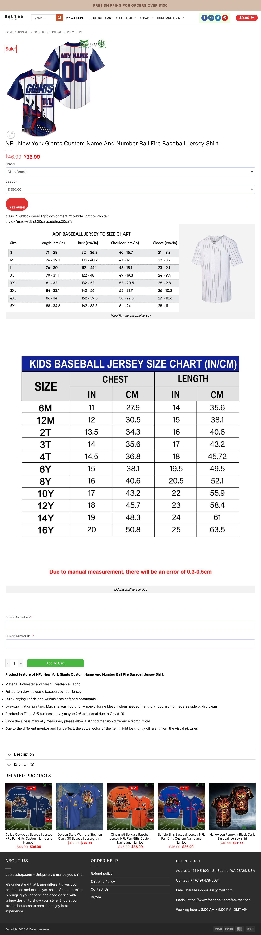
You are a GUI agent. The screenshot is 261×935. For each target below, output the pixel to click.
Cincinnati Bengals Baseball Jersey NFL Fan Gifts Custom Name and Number (131, 838)
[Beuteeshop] (14, 18)
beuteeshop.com (18, 875)
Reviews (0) (24, 764)
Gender (10, 163)
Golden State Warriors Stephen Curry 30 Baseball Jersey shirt (80, 836)
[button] (247, 18)
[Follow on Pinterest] (225, 18)
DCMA (96, 897)
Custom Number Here (20, 635)
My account (75, 17)
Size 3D (11, 181)
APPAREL (146, 17)
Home (9, 32)
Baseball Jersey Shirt (66, 32)
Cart (109, 17)
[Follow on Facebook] (204, 18)
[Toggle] (9, 754)
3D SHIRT (39, 32)
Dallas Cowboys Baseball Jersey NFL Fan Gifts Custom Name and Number (28, 838)
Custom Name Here (19, 617)
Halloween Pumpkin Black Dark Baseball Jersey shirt (232, 836)
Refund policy (102, 873)
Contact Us (100, 889)
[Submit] (59, 17)
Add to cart (55, 663)
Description (24, 754)
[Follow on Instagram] (211, 18)
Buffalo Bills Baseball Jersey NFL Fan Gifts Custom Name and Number (181, 838)
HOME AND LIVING (169, 17)
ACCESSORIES (124, 17)
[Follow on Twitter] (218, 18)
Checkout (95, 17)
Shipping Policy (103, 881)
